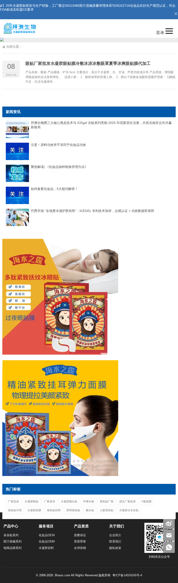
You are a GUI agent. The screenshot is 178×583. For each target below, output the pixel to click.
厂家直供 (49, 501)
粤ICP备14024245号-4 (127, 575)
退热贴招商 (54, 510)
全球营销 (80, 548)
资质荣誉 (80, 541)
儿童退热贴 (107, 510)
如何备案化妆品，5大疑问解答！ (54, 189)
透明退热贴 (73, 510)
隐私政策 (115, 548)
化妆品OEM (47, 535)
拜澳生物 (88, 501)
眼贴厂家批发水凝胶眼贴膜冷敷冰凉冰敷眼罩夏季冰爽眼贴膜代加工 (88, 63)
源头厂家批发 (127, 501)
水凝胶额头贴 (69, 501)
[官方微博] (169, 523)
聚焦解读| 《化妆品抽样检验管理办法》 (59, 167)
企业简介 (115, 535)
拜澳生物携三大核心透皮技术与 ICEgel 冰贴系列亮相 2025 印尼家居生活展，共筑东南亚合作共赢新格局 (101, 125)
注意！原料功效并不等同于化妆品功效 (58, 145)
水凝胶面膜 (34, 510)
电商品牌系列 (12, 548)
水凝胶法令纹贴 (129, 510)
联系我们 (115, 541)
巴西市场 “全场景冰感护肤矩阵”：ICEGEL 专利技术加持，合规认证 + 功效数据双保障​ (92, 211)
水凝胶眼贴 (31, 501)
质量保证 (80, 535)
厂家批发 (13, 501)
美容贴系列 (11, 535)
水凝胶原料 (46, 548)
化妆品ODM (47, 541)
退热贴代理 (15, 510)
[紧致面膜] (60, 475)
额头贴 (90, 510)
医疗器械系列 (12, 541)
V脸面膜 (146, 501)
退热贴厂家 (107, 501)
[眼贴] (60, 353)
